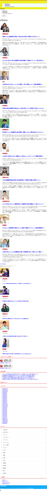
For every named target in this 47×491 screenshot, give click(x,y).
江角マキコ (7, 64)
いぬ (13, 158)
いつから (12, 134)
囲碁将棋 (40, 230)
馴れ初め (37, 136)
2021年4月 (4, 414)
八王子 (29, 39)
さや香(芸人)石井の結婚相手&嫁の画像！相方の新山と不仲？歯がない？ (15, 336)
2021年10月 (5, 406)
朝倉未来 (17, 183)
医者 (5, 183)
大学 (43, 230)
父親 (6, 88)
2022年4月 (4, 398)
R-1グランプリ (13, 254)
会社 (28, 62)
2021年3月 (4, 415)
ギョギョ (27, 230)
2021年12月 (5, 404)
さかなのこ (12, 230)
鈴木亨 (28, 136)
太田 (42, 158)
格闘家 (21, 183)
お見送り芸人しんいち (21, 254)
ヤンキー (39, 110)
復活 (18, 112)
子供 (38, 62)
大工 (38, 86)
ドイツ (33, 134)
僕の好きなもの (8, 255)
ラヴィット (35, 158)
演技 (10, 207)
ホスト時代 (34, 110)
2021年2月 (4, 416)
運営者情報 (4, 12)
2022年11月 (5, 389)
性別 (40, 62)
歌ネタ (33, 255)
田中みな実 (8, 256)
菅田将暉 (26, 64)
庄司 (16, 255)
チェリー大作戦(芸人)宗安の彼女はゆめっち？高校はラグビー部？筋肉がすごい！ (17, 283)
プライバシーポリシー (7, 13)
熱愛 (13, 136)
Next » (4, 263)
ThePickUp (2, 8)
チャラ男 (24, 110)
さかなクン (17, 230)
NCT (11, 86)
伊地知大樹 (43, 110)
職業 (9, 88)
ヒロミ (18, 39)
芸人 (23, 64)
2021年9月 (4, 407)
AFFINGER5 (30, 488)
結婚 (16, 64)
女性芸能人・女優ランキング (5, 362)
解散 (26, 112)
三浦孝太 (39, 182)
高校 (36, 207)
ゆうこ (15, 110)
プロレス (22, 39)
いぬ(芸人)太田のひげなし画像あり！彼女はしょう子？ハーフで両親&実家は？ (23, 156)
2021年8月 (4, 409)
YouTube (12, 110)
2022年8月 (4, 393)
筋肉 (18, 159)
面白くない (20, 256)
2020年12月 (5, 419)
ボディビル (33, 182)
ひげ (20, 158)
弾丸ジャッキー (39, 206)
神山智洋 (14, 256)
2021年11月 (5, 405)
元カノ (3, 112)
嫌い (13, 255)
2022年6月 (4, 396)
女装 (34, 62)
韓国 (11, 88)
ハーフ (31, 158)
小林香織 (14, 231)
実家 (40, 39)
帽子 (17, 231)
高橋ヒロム (18, 40)
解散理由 (30, 207)
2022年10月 (5, 391)
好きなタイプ (34, 39)
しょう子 (16, 158)
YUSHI (19, 182)
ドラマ (23, 206)
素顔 (14, 64)
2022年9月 (4, 392)
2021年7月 (4, 410)
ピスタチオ (28, 110)
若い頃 (14, 40)
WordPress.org (5, 483)
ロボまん (27, 206)
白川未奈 (6, 40)
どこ (11, 39)
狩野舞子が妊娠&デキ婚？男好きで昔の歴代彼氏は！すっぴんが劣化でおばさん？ (17, 353)
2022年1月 (4, 402)
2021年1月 (4, 418)
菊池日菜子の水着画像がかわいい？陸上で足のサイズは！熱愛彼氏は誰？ (15, 318)
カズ (27, 182)
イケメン (14, 39)
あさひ (11, 62)
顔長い (19, 88)
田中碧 (18, 136)
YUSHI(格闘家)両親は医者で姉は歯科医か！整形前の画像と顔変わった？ (21, 180)
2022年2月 (4, 401)
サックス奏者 (32, 230)
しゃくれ (16, 86)
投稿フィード (5, 481)
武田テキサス (5, 207)
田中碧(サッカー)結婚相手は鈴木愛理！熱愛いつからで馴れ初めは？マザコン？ (23, 132)
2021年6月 (4, 411)
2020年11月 (5, 420)
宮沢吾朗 (9, 231)
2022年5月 (4, 397)
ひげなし (23, 158)
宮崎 (7, 159)
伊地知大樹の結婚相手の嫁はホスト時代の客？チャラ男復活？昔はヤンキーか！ (23, 108)
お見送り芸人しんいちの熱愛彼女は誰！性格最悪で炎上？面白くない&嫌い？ (22, 251)
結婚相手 (10, 40)
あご (13, 86)
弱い (9, 183)
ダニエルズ (24, 62)
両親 (40, 158)
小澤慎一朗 (11, 112)
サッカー (21, 134)
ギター (40, 254)
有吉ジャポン (28, 255)
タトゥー (25, 86)
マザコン (37, 134)
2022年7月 (4, 395)
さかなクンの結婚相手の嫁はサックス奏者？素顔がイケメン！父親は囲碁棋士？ (23, 227)
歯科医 (24, 183)
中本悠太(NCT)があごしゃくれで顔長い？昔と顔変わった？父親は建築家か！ (22, 84)
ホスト (29, 182)
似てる (25, 39)
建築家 (40, 86)
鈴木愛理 (32, 136)
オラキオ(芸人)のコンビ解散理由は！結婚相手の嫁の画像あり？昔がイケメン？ (23, 204)
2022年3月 (4, 400)
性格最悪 (22, 255)
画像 (11, 64)
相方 (15, 207)
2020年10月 (5, 422)
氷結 (22, 231)
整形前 (11, 183)
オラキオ (16, 206)
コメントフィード (6, 482)
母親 (10, 136)
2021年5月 (4, 413)
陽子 (34, 207)
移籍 (21, 136)
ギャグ (43, 254)
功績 (37, 230)
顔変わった (15, 88)
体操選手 (32, 206)
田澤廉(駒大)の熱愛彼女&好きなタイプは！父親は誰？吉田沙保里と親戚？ (15, 301)
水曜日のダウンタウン (40, 255)
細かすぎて (18, 207)
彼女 (45, 39)
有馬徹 (12, 159)
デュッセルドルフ (27, 134)
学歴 (6, 231)
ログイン (4, 479)
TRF (10, 158)
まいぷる (15, 62)
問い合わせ (4, 10)
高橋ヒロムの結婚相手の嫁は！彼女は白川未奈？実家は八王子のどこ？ (21, 36)
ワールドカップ (42, 134)
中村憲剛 (7, 136)
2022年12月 (5, 388)
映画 (20, 231)
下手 (3, 136)
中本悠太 (34, 86)
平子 (42, 39)
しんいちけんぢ (30, 254)
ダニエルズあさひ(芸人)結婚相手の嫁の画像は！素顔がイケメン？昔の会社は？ (23, 60)
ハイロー (30, 86)
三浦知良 (43, 182)
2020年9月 (4, 423)
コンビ (19, 206)
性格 (44, 206)
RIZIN (11, 182)
